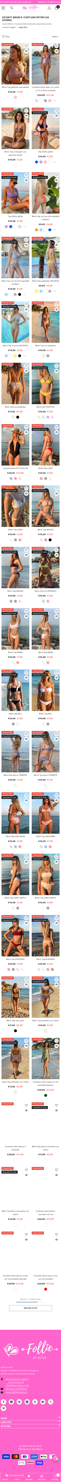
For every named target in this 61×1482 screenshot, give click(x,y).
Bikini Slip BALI (15, 714)
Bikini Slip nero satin (15, 1020)
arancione (36, 230)
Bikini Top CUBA (15, 529)
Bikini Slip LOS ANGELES (45, 591)
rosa (15, 97)
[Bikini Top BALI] (46, 690)
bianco (41, 100)
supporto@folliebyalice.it (16, 1392)
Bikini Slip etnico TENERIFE (15, 775)
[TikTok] (27, 1402)
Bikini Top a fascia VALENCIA (15, 345)
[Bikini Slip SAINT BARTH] (15, 874)
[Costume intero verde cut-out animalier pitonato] (46, 1058)
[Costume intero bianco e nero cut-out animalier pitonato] (15, 1252)
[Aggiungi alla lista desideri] (26, 46)
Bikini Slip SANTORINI (15, 836)
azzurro (41, 230)
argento (19, 226)
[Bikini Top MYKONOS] (46, 935)
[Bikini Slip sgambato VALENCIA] (46, 257)
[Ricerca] (11, 8)
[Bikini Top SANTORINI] (46, 813)
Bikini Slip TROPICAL (46, 407)
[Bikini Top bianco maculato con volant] (15, 1187)
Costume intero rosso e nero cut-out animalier (46, 1277)
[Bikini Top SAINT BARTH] (46, 874)
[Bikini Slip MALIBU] (15, 567)
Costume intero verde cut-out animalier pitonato (45, 1083)
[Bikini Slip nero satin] (15, 997)
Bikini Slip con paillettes (15, 407)
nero (19, 294)
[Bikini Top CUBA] (15, 506)
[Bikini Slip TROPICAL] (46, 383)
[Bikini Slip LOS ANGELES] (46, 567)
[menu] (3, 8)
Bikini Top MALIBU (46, 529)
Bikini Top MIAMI (15, 652)
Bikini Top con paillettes (45, 345)
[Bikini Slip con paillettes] (15, 383)
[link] (42, 1477)
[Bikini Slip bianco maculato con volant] (46, 1123)
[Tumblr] (35, 1402)
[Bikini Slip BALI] (15, 690)
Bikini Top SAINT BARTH (45, 898)
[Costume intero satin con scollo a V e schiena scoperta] (46, 63)
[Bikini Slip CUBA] (46, 445)
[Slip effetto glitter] (46, 128)
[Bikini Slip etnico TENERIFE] (15, 751)
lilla (41, 162)
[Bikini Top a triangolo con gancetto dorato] (15, 128)
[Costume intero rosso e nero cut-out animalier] (46, 1252)
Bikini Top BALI (45, 714)
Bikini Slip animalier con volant (15, 1082)
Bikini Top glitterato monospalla (15, 87)
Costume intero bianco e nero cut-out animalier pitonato (15, 1277)
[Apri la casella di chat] (55, 1458)
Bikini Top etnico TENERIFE (45, 775)
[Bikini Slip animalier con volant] (15, 1058)
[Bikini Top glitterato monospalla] (15, 63)
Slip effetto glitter (45, 152)
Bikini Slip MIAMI (45, 652)
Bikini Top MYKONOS (45, 959)
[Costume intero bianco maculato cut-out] (46, 1187)
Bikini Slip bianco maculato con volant (45, 1148)
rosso (46, 1289)
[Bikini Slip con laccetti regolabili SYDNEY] (46, 193)
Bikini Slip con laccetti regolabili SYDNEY (45, 218)
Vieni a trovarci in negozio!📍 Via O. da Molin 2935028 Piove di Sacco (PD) (17, 1382)
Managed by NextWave (30, 1449)
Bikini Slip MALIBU (15, 591)
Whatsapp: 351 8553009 (16, 1389)
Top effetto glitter (15, 216)
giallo (36, 291)
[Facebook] (3, 1402)
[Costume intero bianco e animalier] (15, 1123)
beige (43, 356)
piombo (15, 226)
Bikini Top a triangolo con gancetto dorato (15, 153)
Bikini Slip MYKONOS (15, 959)
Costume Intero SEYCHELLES (15, 468)
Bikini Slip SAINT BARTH (15, 898)
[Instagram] (11, 1402)
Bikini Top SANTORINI (45, 836)
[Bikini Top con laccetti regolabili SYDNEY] (15, 257)
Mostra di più (30, 1308)
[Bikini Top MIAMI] (15, 629)
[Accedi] (49, 8)
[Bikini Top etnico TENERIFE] (46, 751)
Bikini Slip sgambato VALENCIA (45, 281)
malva (15, 165)
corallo (50, 162)
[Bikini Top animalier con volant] (46, 997)
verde (46, 1095)
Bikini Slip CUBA (45, 468)
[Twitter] (50, 1402)
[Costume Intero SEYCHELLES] (15, 445)
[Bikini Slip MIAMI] (46, 629)
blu (36, 162)
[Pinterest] (19, 1402)
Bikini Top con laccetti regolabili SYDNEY (15, 282)
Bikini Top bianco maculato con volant (15, 1212)
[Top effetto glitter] (15, 193)
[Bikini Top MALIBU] (46, 506)
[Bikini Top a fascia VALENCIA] (15, 322)
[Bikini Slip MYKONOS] (15, 935)
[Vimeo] (3, 1408)
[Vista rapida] (26, 51)
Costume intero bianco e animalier (15, 1148)
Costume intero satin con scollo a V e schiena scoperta (45, 88)
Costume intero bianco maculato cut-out (45, 1212)
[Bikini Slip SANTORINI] (15, 813)
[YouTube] (43, 1402)
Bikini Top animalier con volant (45, 1020)
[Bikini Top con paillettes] (46, 322)
